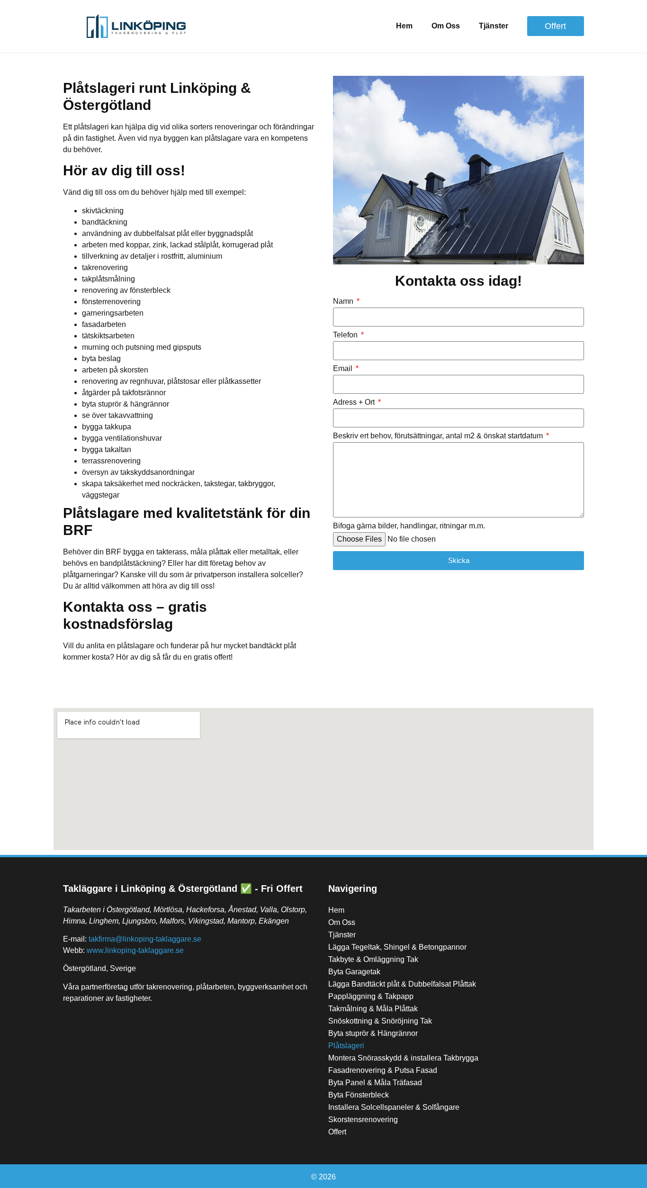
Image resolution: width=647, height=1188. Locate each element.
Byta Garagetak (354, 972)
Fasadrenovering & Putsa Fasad (382, 1070)
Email (343, 368)
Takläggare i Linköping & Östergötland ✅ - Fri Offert (183, 888)
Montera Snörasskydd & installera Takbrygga (403, 1058)
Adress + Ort (355, 402)
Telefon (346, 335)
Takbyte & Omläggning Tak (373, 959)
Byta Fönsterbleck (358, 1095)
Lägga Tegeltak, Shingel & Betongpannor (397, 947)
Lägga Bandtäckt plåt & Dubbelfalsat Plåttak (402, 984)
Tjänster (493, 26)
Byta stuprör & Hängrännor (373, 1033)
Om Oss (445, 26)
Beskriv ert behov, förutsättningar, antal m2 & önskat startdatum (439, 436)
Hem (404, 26)
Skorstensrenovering (363, 1119)
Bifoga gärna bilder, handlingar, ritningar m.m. (409, 526)
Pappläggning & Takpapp (370, 996)
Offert (337, 1132)
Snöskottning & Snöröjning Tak (380, 1021)
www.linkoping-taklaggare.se (135, 950)
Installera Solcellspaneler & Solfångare (393, 1107)
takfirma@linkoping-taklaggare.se (145, 939)
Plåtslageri (346, 1046)
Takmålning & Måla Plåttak (373, 1009)
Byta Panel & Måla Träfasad (375, 1083)
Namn (344, 301)
